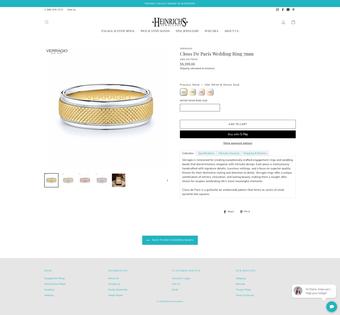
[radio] (183, 92)
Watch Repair (115, 295)
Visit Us (71, 9)
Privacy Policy (243, 289)
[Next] (166, 180)
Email (175, 289)
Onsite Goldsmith (118, 289)
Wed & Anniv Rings (55, 284)
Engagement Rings (54, 278)
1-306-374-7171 (53, 9)
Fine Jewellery (187, 31)
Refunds (240, 284)
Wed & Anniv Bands (155, 31)
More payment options (237, 143)
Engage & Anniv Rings (118, 31)
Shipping (184, 68)
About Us (231, 31)
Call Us (176, 284)
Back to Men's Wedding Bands (172, 240)
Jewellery (49, 289)
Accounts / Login (181, 278)
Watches (211, 31)
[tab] (188, 153)
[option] (170, 3)
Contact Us (114, 284)
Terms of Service (245, 295)
